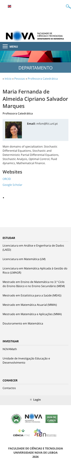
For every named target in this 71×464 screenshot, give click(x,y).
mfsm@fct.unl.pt (47, 124)
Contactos (9, 388)
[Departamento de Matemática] (35, 36)
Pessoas (19, 79)
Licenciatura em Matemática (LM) (24, 259)
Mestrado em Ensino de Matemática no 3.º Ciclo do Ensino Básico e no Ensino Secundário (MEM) (34, 284)
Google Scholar (12, 185)
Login (37, 399)
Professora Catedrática (43, 79)
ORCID (7, 179)
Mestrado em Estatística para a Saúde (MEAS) (32, 295)
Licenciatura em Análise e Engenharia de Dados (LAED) (33, 248)
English (9, 6)
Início (8, 79)
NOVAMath (10, 349)
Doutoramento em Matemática (23, 323)
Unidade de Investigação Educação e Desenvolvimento (26, 360)
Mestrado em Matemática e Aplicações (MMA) (32, 314)
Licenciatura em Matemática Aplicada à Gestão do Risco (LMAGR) (35, 270)
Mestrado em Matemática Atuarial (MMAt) (30, 305)
